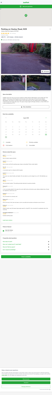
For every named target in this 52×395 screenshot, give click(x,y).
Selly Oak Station (9, 230)
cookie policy (4, 375)
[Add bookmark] (50, 29)
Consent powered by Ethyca (44, 389)
